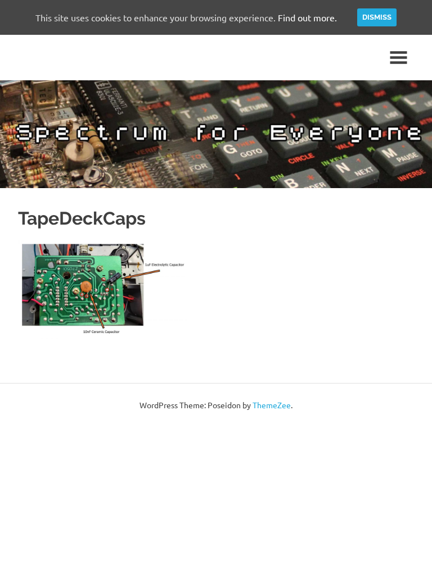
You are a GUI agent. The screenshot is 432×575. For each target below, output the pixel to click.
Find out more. (307, 17)
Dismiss (377, 17)
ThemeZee (272, 405)
